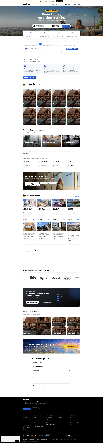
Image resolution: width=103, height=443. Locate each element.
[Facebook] (79, 435)
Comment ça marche (59, 4)
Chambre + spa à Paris (29, 51)
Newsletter (72, 424)
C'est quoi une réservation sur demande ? (51, 382)
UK (32, 435)
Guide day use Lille (49, 417)
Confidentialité (67, 439)
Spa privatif (62, 394)
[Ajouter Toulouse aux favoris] (35, 108)
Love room (56, 394)
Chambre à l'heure (16, 394)
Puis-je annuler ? (51, 370)
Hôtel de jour (24, 394)
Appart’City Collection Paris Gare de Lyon (41, 209)
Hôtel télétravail (75, 151)
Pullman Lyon (26, 232)
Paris (35, 417)
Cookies (74, 439)
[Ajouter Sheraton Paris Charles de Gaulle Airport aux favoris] (79, 223)
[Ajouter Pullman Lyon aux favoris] (35, 223)
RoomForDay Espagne (27, 425)
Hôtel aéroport (61, 151)
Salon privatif (68, 394)
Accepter (17, 440)
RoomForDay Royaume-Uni (27, 422)
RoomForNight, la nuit (50, 424)
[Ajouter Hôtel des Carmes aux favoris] (64, 223)
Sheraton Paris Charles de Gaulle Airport (71, 233)
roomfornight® (32, 439)
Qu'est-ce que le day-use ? (51, 362)
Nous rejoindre (27, 408)
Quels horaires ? (51, 374)
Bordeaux (36, 422)
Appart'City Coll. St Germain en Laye (27, 209)
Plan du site (78, 439)
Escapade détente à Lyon (59, 51)
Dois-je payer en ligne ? (51, 366)
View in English (59, 1)
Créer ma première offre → (32, 302)
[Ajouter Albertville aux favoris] (79, 108)
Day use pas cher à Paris (51, 419)
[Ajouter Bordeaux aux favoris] (79, 90)
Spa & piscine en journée (51, 422)
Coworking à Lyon (49, 51)
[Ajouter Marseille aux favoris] (64, 108)
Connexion (35, 408)
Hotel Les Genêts (41, 232)
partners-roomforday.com (42, 439)
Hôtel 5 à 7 (25, 151)
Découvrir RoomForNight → (71, 346)
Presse (59, 419)
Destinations (51, 4)
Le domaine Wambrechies (70, 209)
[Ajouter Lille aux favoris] (64, 90)
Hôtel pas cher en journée (33, 394)
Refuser (12, 440)
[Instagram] (77, 435)
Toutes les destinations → (39, 426)
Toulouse (36, 424)
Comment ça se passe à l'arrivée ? (51, 385)
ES (40, 435)
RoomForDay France (26, 417)
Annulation (63, 439)
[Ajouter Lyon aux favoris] (50, 90)
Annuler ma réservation (74, 419)
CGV (59, 439)
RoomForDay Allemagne (27, 423)
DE (36, 435)
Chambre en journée (94, 394)
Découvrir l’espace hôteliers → (46, 302)
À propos (60, 417)
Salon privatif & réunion (52, 151)
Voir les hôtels (66, 26)
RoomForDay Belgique (27, 419)
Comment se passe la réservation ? (51, 378)
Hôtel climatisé (26, 153)
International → (25, 429)
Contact (71, 417)
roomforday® (25, 439)
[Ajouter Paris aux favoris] (35, 90)
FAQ (71, 439)
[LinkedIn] (75, 435)
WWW (48, 435)
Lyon (35, 419)
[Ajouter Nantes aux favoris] (50, 108)
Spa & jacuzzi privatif (33, 151)
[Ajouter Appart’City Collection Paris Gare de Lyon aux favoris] (49, 200)
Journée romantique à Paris (39, 51)
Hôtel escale (68, 151)
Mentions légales (55, 439)
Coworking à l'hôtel (42, 151)
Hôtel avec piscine (85, 394)
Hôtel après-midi (43, 394)
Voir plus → (77, 196)
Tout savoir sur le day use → (29, 77)
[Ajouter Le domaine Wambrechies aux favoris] (79, 200)
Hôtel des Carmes (56, 232)
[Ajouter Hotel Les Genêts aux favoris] (49, 223)
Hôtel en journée (8, 394)
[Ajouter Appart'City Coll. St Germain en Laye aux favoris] (35, 200)
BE (28, 435)
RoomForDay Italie (26, 427)
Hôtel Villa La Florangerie (56, 209)
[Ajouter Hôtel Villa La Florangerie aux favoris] (64, 200)
